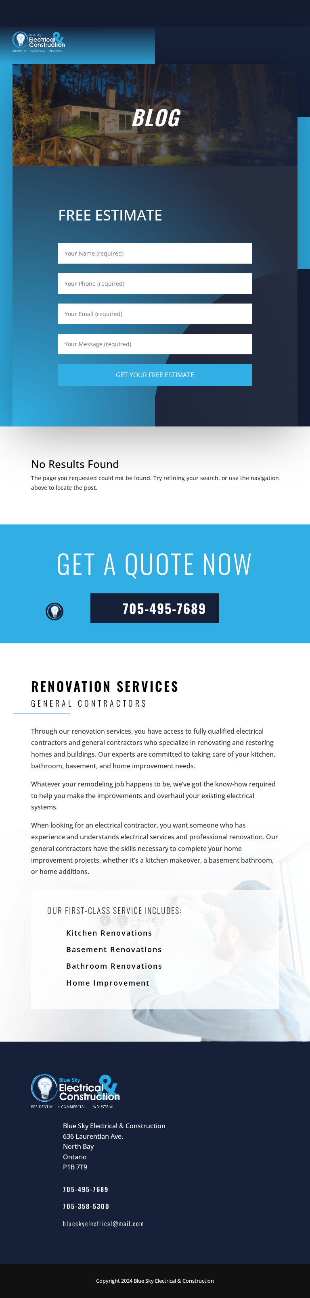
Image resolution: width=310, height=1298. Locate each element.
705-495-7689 (164, 608)
